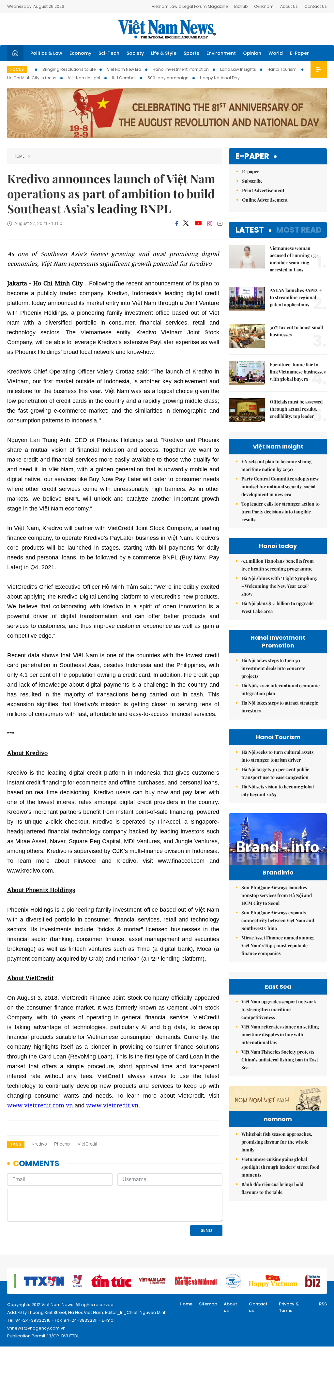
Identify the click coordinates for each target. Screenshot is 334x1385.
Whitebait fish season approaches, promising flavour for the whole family (276, 1142)
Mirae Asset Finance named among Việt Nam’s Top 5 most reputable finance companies (277, 945)
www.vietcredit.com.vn (40, 1105)
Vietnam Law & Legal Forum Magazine (190, 6)
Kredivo (39, 1144)
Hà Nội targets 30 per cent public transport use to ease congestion (275, 773)
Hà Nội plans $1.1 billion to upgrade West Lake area (277, 607)
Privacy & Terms (289, 1307)
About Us (289, 6)
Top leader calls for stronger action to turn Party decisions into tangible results (280, 512)
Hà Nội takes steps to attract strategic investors (279, 707)
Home (19, 156)
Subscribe (252, 181)
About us (230, 1307)
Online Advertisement (265, 200)
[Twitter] (186, 223)
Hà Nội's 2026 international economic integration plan (280, 689)
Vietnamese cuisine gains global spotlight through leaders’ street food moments (280, 1167)
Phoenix (62, 1144)
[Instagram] (209, 223)
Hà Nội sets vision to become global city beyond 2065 (277, 791)
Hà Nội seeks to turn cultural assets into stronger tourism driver (277, 756)
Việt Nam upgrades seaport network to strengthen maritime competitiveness (278, 1009)
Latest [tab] (249, 229)
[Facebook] (176, 223)
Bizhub (241, 6)
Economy (80, 53)
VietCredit (88, 1144)
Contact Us (315, 6)
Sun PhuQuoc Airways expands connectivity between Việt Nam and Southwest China (277, 920)
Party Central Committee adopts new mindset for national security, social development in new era (280, 486)
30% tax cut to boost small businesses (296, 331)
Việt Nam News (167, 29)
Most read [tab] (299, 229)
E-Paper (299, 53)
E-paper (252, 156)
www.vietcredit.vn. (113, 1105)
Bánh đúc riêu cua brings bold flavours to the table (272, 1188)
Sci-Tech (109, 53)
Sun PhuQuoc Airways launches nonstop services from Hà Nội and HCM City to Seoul (276, 895)
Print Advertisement (263, 190)
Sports (191, 53)
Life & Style (163, 53)
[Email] (219, 223)
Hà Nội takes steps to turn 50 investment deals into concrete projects (273, 668)
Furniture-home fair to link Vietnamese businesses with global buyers (298, 371)
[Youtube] (198, 223)
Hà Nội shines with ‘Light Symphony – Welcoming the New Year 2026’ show (279, 586)
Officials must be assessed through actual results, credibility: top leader (296, 409)
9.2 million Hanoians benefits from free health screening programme (277, 565)
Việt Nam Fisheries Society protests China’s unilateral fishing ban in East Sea (279, 1060)
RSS (323, 1304)
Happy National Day (220, 78)
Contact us (258, 1307)
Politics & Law (46, 53)
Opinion (252, 53)
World (275, 53)
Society (135, 53)
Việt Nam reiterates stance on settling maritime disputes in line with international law (280, 1034)
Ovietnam (264, 6)
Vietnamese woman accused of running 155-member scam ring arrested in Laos (294, 259)
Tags (15, 1144)
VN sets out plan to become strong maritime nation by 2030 (276, 465)
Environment (221, 53)
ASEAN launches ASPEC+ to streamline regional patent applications (296, 297)
